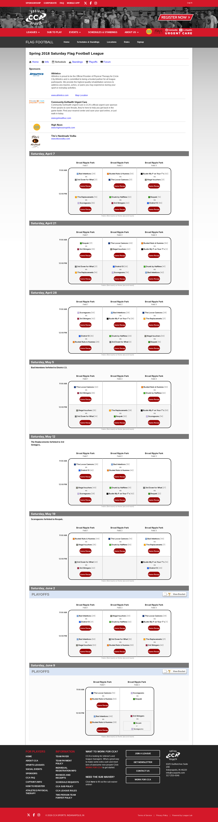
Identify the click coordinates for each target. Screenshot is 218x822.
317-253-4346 (172, 775)
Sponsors (31, 773)
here (93, 782)
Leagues (31, 32)
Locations (111, 42)
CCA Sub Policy (64, 786)
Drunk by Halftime (119, 197)
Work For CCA (143, 779)
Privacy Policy (162, 815)
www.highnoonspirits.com (63, 128)
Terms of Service (145, 815)
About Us (130, 32)
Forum (107, 61)
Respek (154, 197)
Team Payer (62, 756)
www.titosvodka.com (60, 139)
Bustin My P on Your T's (153, 174)
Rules (127, 42)
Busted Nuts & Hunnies (119, 174)
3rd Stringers (119, 203)
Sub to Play (54, 32)
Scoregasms (85, 203)
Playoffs (93, 61)
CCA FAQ (30, 778)
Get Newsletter (143, 762)
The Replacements (85, 197)
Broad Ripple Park (85, 162)
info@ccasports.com (175, 773)
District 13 (153, 203)
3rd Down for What (85, 180)
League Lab (187, 815)
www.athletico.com (59, 95)
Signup (140, 42)
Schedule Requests (67, 782)
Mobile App (73, 3)
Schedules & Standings (102, 32)
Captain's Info (34, 782)
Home (66, 42)
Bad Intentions (85, 174)
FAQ (62, 3)
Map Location (81, 95)
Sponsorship (33, 3)
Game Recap (85, 186)
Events (73, 32)
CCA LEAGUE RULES (66, 790)
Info (47, 61)
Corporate (50, 3)
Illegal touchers (154, 180)
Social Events (34, 769)
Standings (77, 61)
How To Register (35, 786)
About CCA (32, 761)
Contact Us (143, 771)
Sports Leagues (35, 765)
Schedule (60, 61)
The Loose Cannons (120, 180)
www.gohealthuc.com (61, 118)
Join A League (143, 753)
